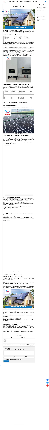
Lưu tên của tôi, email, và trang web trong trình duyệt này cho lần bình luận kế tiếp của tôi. (15, 359)
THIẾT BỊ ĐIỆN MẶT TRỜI (27, 1)
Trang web (26, 356)
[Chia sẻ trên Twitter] (17, 335)
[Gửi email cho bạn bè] (18, 335)
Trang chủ (9, 1)
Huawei (4, 203)
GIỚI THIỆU (13, 1)
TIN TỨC (33, 1)
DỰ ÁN (22, 1)
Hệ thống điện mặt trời (6, 282)
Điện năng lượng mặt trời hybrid (7, 319)
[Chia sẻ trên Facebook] (16, 335)
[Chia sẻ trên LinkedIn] (21, 335)
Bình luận (5, 350)
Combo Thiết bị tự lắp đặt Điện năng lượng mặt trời (9, 105)
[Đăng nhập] (45, 1)
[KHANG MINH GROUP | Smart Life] (5, 1)
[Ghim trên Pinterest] (20, 335)
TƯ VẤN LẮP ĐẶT (18, 1)
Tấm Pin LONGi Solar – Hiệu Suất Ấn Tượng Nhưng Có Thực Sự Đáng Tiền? (41, 14)
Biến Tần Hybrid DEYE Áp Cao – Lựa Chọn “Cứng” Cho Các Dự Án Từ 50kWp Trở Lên (41, 17)
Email (15, 356)
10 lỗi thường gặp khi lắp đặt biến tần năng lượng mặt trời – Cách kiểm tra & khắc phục (41, 20)
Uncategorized (18, 337)
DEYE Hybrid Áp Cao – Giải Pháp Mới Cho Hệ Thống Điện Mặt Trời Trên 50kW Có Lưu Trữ (41, 8)
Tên (4, 356)
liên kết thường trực (24, 337)
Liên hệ (36, 1)
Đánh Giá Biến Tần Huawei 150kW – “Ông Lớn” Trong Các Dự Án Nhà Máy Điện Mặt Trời (41, 11)
